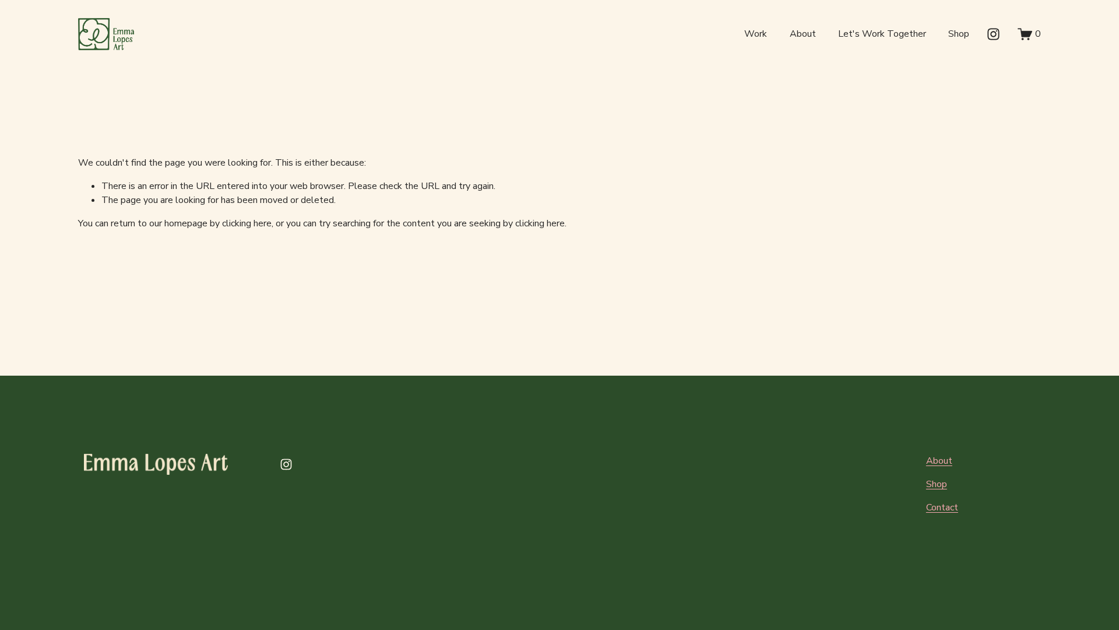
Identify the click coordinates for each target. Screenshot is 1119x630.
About (803, 33)
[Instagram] (993, 34)
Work (755, 33)
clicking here (247, 223)
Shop (958, 33)
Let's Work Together (882, 33)
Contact (942, 507)
